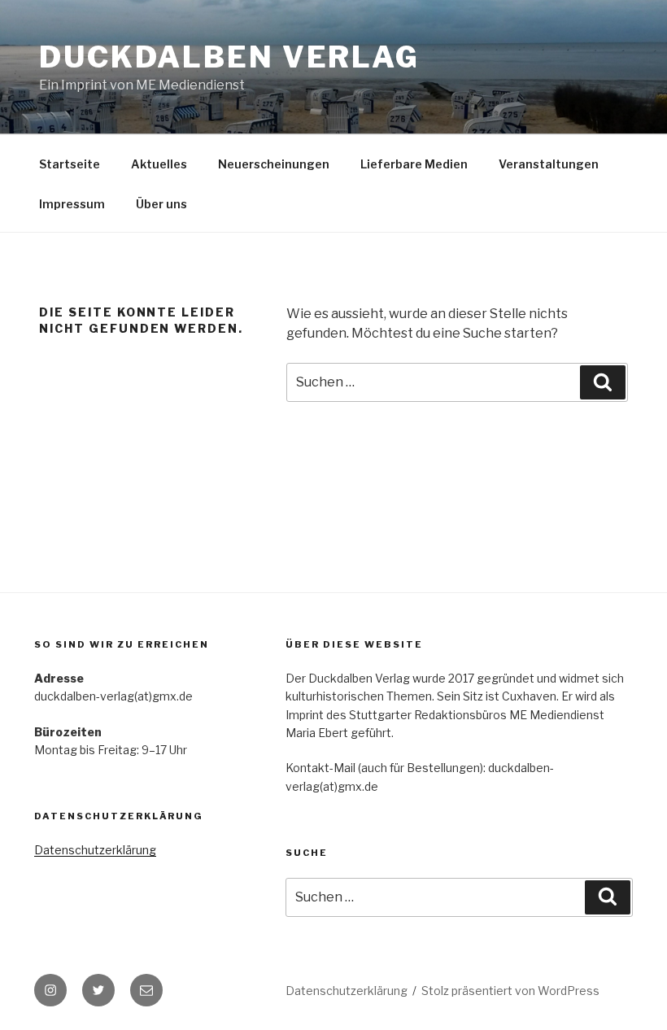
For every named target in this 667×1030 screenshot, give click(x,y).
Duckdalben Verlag (229, 57)
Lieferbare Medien (414, 164)
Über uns (161, 204)
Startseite (69, 164)
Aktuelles (159, 164)
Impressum (72, 204)
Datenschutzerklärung (95, 850)
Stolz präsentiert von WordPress (510, 990)
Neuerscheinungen (273, 164)
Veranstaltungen (549, 164)
